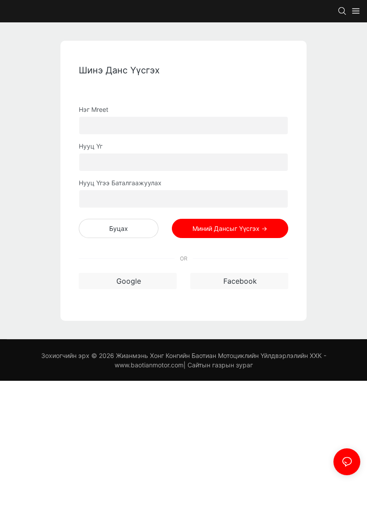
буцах (118, 228)
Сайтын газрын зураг (220, 365)
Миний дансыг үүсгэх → (229, 228)
